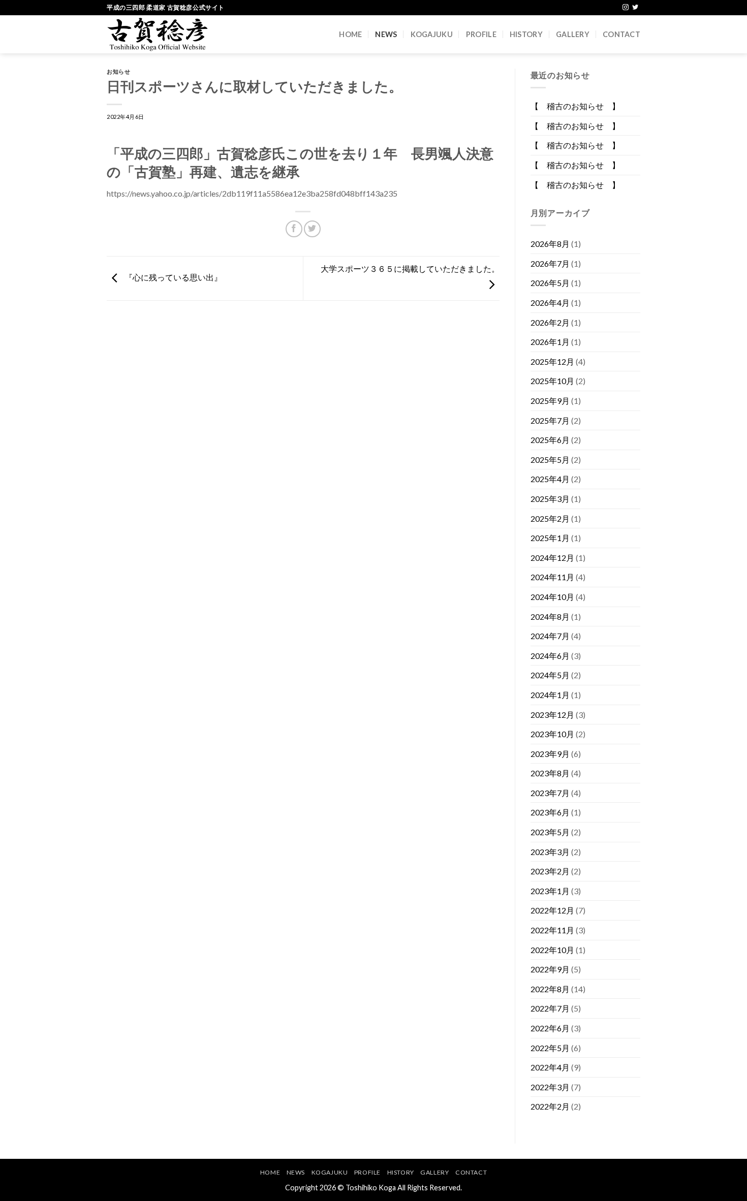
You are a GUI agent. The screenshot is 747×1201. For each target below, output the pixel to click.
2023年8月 (550, 773)
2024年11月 (552, 577)
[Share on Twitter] (312, 228)
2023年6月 (550, 812)
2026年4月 (550, 302)
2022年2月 (550, 1106)
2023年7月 (550, 793)
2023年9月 (550, 753)
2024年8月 (550, 616)
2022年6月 (550, 1028)
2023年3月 (550, 852)
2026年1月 (550, 341)
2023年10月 (552, 734)
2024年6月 (550, 655)
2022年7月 (550, 1008)
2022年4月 (550, 1067)
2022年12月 (552, 910)
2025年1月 (550, 538)
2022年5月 (550, 1048)
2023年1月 (550, 891)
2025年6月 (550, 440)
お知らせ (118, 71)
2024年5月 (550, 675)
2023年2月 (550, 871)
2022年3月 (550, 1087)
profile (481, 34)
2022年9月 (550, 969)
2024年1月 (550, 695)
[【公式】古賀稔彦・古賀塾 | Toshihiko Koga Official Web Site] (157, 34)
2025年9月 (550, 400)
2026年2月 (550, 322)
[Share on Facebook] (294, 228)
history (526, 34)
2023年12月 (552, 714)
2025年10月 (552, 381)
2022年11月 (552, 930)
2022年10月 (552, 950)
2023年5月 (550, 832)
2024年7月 (550, 636)
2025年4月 (550, 479)
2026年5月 (550, 283)
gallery (572, 34)
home (350, 34)
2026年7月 (550, 263)
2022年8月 (550, 989)
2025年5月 (550, 459)
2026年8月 (550, 243)
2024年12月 (552, 557)
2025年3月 (550, 498)
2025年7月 (550, 420)
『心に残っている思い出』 (172, 277)
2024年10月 (552, 597)
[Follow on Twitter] (635, 7)
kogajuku (432, 34)
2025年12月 (552, 361)
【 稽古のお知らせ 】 (575, 106)
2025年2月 (550, 518)
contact (621, 34)
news (386, 34)
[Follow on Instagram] (625, 7)
